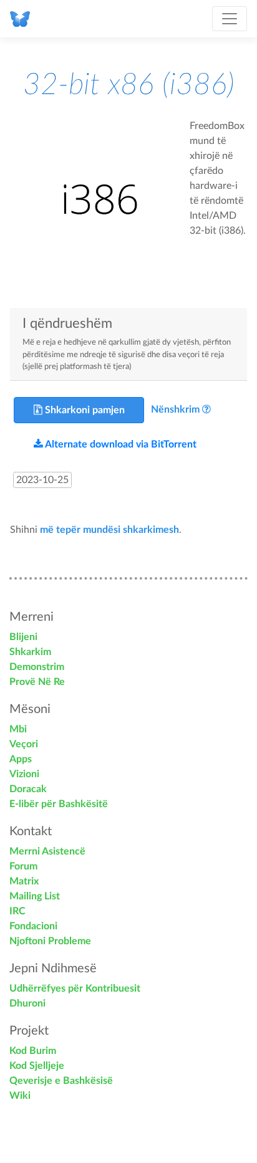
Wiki (20, 1096)
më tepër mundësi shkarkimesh (109, 530)
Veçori (23, 744)
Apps (20, 759)
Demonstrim (36, 667)
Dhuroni (27, 1003)
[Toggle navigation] (229, 18)
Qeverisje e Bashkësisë (61, 1081)
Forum (23, 866)
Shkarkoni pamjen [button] (83, 410)
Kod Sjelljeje (36, 1066)
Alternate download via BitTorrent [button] (119, 444)
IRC (17, 911)
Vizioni (24, 774)
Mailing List (34, 896)
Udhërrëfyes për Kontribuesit (74, 988)
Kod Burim (32, 1051)
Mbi (18, 729)
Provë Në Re (37, 682)
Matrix (24, 881)
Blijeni (23, 637)
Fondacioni (33, 926)
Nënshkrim (175, 409)
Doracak (28, 789)
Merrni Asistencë (47, 851)
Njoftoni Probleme (50, 941)
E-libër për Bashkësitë (58, 804)
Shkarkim (30, 652)
